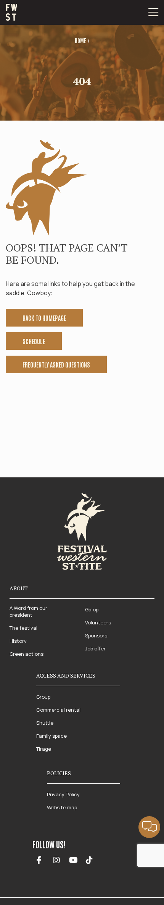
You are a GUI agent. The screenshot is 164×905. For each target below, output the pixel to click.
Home (80, 40)
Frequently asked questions (56, 364)
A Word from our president (28, 611)
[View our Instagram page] (56, 860)
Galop (91, 609)
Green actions (26, 653)
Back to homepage (44, 318)
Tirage (43, 748)
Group (43, 696)
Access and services (65, 675)
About (19, 588)
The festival (23, 627)
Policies (59, 773)
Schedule (34, 341)
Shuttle (44, 722)
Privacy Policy (63, 794)
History (18, 640)
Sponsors (96, 635)
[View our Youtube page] (73, 860)
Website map (62, 807)
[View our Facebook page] (39, 860)
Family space (51, 735)
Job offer (95, 648)
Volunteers (98, 622)
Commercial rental (58, 709)
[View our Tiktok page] (89, 860)
